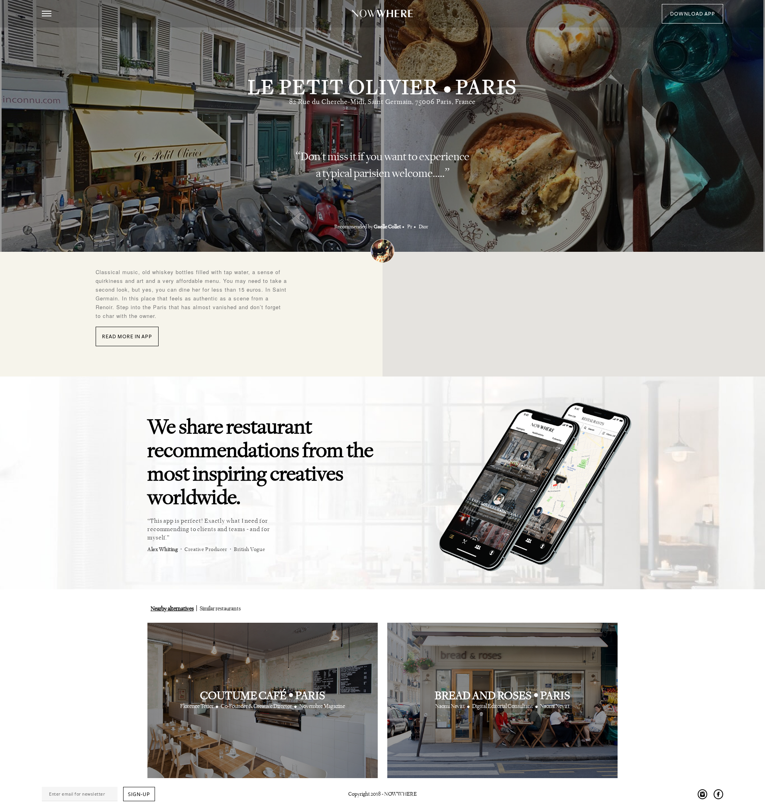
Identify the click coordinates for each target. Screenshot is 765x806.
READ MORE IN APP (127, 336)
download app (692, 14)
